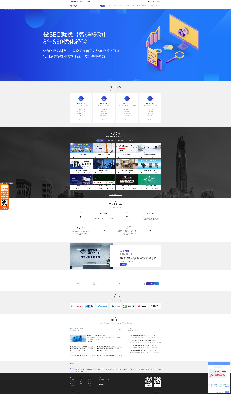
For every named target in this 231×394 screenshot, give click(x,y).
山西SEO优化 (112, 369)
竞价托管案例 (72, 385)
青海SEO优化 (100, 369)
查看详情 (88, 157)
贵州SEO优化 (113, 368)
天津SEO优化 (141, 369)
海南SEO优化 (119, 368)
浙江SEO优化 (74, 371)
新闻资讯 (138, 5)
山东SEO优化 (106, 369)
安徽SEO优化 (78, 368)
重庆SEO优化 (80, 371)
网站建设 (120, 5)
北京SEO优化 (84, 368)
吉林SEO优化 (154, 368)
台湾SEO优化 (135, 369)
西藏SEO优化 (147, 369)
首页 (103, 5)
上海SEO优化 (124, 369)
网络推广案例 (72, 381)
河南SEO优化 (130, 368)
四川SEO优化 (130, 369)
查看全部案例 (115, 194)
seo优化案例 (72, 379)
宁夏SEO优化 (95, 369)
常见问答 (129, 328)
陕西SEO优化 (118, 369)
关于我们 (144, 5)
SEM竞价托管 (126, 5)
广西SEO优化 (107, 368)
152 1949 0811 (104, 380)
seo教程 (81, 383)
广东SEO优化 (101, 368)
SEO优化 (108, 5)
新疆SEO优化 (153, 369)
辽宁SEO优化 (82, 369)
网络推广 (114, 5)
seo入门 (81, 381)
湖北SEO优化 (143, 368)
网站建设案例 (72, 383)
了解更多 (123, 264)
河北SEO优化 (124, 368)
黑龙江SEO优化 (137, 368)
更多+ (120, 329)
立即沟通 (77, 157)
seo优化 (81, 379)
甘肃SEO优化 (95, 368)
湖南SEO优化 (149, 368)
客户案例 (132, 5)
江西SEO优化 (76, 369)
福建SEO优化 (89, 368)
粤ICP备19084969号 (157, 391)
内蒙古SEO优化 (89, 369)
